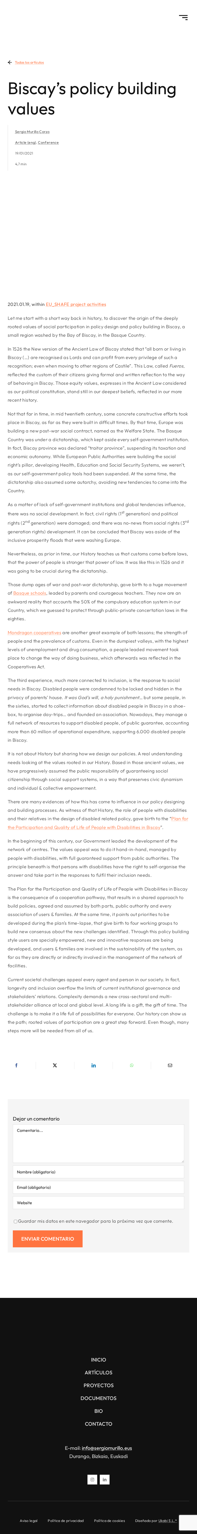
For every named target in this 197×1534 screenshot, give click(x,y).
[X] (55, 1065)
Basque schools (29, 593)
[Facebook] (16, 1065)
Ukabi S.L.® (168, 1520)
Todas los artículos (29, 62)
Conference (48, 142)
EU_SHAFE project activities (76, 304)
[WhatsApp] (131, 1065)
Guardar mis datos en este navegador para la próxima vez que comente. (95, 1221)
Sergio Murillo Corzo (32, 131)
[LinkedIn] (93, 1065)
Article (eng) (25, 142)
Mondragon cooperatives (34, 632)
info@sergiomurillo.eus (107, 1448)
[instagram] (92, 1479)
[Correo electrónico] (170, 1065)
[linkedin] (105, 1479)
